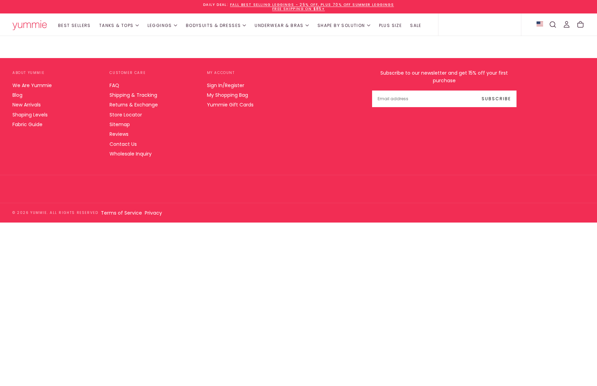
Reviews (119, 134)
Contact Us (123, 144)
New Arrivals (26, 104)
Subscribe (496, 99)
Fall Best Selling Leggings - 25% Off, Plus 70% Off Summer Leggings (312, 4)
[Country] (540, 24)
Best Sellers (74, 25)
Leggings (160, 25)
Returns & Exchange (134, 104)
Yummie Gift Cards (230, 104)
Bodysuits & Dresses (213, 25)
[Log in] (566, 24)
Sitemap (120, 124)
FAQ (114, 85)
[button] (553, 24)
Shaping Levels (30, 114)
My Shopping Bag (227, 95)
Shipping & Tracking (133, 95)
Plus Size (390, 25)
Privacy (153, 212)
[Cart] (580, 24)
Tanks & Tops (116, 25)
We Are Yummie (32, 85)
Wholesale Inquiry (131, 153)
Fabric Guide (27, 124)
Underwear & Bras (279, 25)
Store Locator (126, 114)
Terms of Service (121, 212)
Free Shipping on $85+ (298, 8)
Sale (415, 25)
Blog (17, 95)
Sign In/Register (225, 85)
